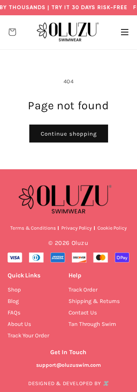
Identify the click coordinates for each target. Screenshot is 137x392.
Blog (13, 301)
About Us (19, 324)
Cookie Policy (112, 228)
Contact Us (82, 312)
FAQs (14, 312)
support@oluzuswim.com (68, 365)
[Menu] (124, 32)
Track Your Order (28, 335)
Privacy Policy (76, 228)
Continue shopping (69, 133)
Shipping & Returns (94, 301)
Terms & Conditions (33, 228)
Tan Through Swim (92, 324)
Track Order (82, 289)
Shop (14, 289)
